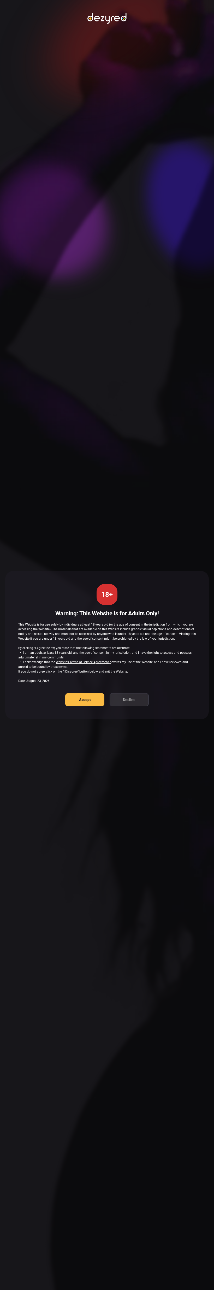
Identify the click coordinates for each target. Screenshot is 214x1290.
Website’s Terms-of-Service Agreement (83, 662)
